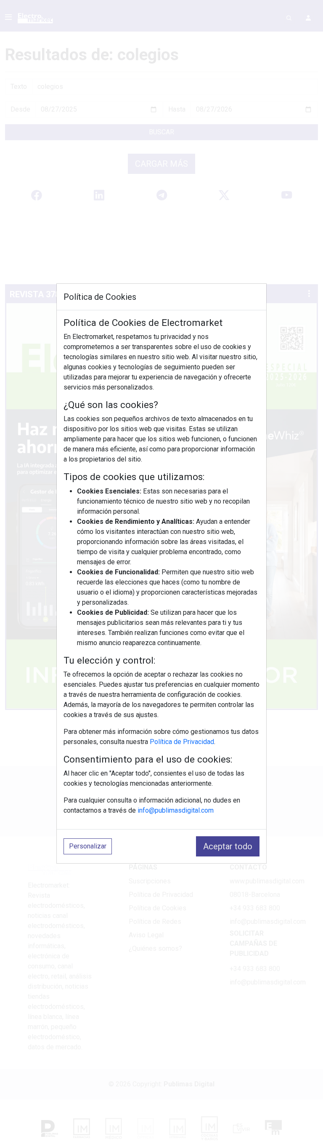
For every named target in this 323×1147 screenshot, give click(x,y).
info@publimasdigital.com (176, 810)
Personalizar (87, 846)
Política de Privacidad (182, 742)
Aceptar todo (227, 846)
